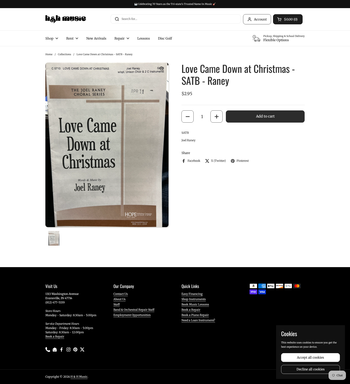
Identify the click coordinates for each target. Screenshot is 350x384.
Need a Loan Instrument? (198, 320)
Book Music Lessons (195, 304)
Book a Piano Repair (195, 315)
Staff (116, 304)
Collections (64, 54)
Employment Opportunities (132, 315)
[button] (187, 116)
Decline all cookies (311, 369)
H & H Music (79, 377)
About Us (119, 299)
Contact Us (120, 294)
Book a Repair (54, 336)
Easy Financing (192, 294)
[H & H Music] (65, 19)
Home (48, 54)
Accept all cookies (310, 357)
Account (260, 19)
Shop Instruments (193, 299)
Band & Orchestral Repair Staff (133, 310)
